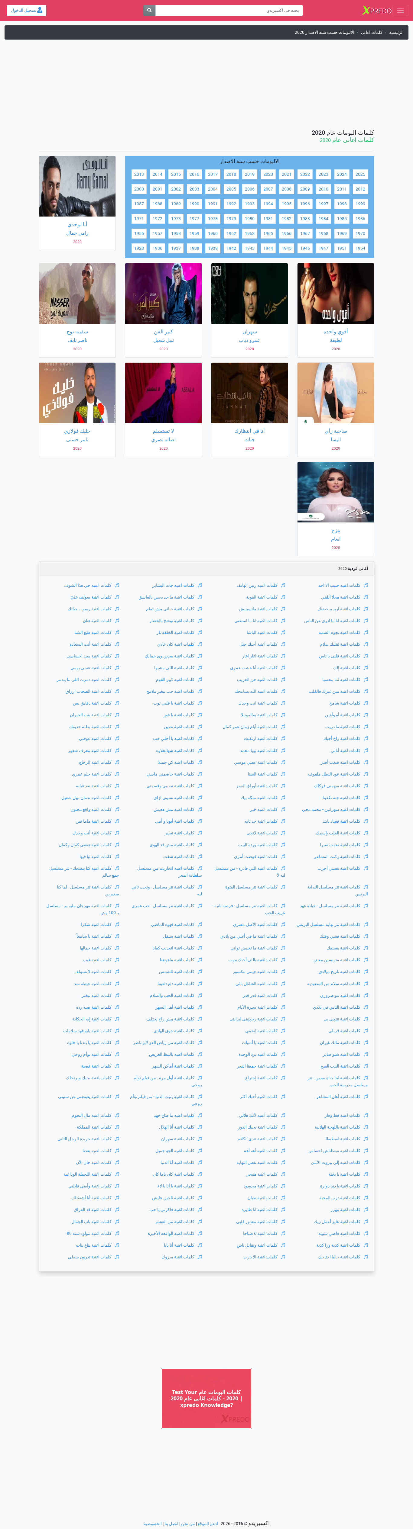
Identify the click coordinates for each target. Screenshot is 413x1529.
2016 (194, 174)
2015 (176, 174)
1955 (139, 233)
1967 (305, 233)
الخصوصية (153, 1523)
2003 (194, 189)
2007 (268, 189)
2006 (250, 189)
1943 (250, 248)
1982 (286, 218)
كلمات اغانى (371, 32)
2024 (342, 174)
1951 (342, 248)
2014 (157, 174)
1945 (286, 248)
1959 (194, 233)
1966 (286, 233)
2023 (323, 174)
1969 (342, 233)
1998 (342, 204)
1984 (323, 218)
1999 (360, 204)
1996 (305, 204)
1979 (231, 218)
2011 (342, 189)
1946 (305, 248)
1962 (231, 233)
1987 (139, 204)
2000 (139, 189)
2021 (286, 174)
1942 (231, 248)
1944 (268, 248)
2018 (231, 174)
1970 (360, 233)
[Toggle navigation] (400, 10)
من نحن (188, 1523)
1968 (323, 233)
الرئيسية (396, 32)
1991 (213, 204)
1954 (360, 248)
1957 (157, 233)
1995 (286, 204)
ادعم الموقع (208, 1523)
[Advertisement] (206, 86)
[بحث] (149, 10)
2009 (305, 189)
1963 (250, 233)
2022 (305, 174)
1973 (176, 218)
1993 (250, 204)
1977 (194, 218)
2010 (323, 189)
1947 (323, 248)
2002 (176, 189)
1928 (139, 248)
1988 (157, 204)
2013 (139, 174)
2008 (286, 189)
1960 (213, 233)
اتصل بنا (171, 1523)
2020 (268, 174)
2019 (250, 174)
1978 (213, 218)
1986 (360, 218)
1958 (176, 233)
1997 (323, 204)
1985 (342, 218)
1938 (194, 248)
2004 (213, 189)
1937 (176, 248)
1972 (157, 218)
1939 (213, 248)
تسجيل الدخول (24, 10)
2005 (231, 189)
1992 (231, 204)
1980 (250, 218)
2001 (157, 189)
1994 (268, 204)
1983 (305, 218)
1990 (194, 204)
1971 (139, 218)
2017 (213, 174)
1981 (268, 218)
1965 (268, 233)
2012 (360, 189)
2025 (360, 174)
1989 (176, 204)
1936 (157, 248)
